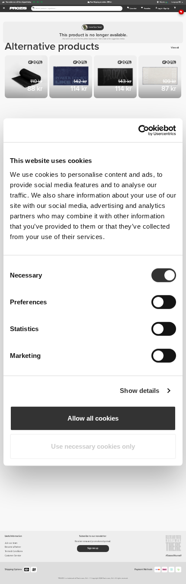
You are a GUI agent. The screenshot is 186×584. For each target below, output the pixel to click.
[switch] (163, 302)
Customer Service (13, 556)
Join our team (11, 543)
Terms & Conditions (13, 551)
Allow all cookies (93, 417)
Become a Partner (13, 547)
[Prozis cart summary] (175, 8)
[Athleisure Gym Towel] (160, 77)
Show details (139, 390)
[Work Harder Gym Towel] (27, 77)
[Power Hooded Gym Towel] (71, 77)
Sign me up (92, 548)
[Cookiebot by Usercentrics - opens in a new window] (138, 130)
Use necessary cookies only (93, 446)
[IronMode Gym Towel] (116, 77)
